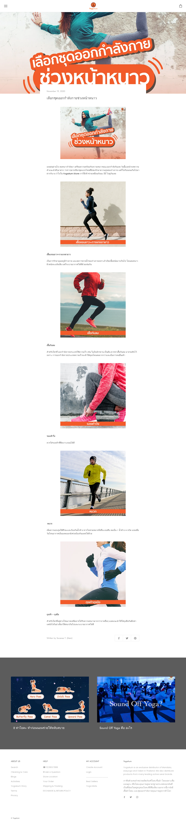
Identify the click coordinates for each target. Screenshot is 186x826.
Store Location (50, 776)
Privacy (14, 795)
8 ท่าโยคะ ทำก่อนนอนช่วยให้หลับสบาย (39, 728)
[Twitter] (131, 797)
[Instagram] (137, 797)
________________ (97, 776)
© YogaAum (15, 818)
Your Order (48, 781)
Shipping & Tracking (52, 786)
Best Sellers (92, 781)
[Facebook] (124, 797)
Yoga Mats (91, 786)
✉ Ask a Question (51, 772)
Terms (14, 790)
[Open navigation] (5, 6)
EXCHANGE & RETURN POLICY (57, 790)
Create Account (94, 767)
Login (88, 772)
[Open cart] (180, 6)
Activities (15, 781)
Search (14, 767)
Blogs (13, 776)
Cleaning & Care (19, 772)
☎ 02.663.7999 (50, 767)
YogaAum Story (19, 786)
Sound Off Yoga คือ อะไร (116, 728)
